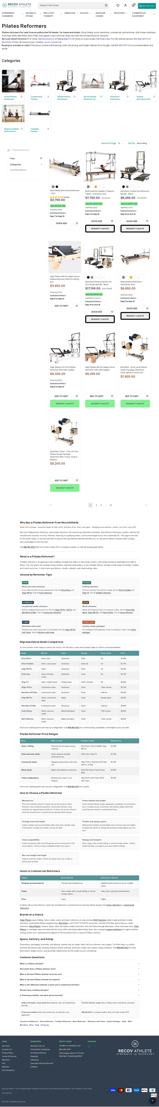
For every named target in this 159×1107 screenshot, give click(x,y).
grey (53, 186)
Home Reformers (46, 1021)
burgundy (99, 186)
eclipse (134, 186)
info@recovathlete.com (69, 1045)
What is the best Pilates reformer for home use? (41, 974)
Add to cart (61, 305)
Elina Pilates (34, 926)
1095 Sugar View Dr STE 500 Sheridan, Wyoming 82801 (71, 1054)
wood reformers (126, 613)
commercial (55, 42)
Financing (45, 1025)
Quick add (61, 223)
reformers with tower (46, 632)
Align (124, 1021)
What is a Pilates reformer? (32, 964)
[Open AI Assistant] (152, 1100)
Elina (31, 1025)
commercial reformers (52, 613)
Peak (37, 1025)
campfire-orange (95, 186)
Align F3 (67, 38)
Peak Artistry (108, 613)
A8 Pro (69, 610)
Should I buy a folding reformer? (34, 990)
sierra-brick (131, 186)
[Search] (73, 5)
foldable (39, 42)
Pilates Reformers (21, 150)
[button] (121, 143)
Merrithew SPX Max (29, 692)
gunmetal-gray (127, 186)
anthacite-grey (88, 186)
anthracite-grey (123, 277)
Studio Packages (113, 1021)
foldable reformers (103, 593)
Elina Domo (47, 38)
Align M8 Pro (93, 613)
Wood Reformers (79, 1021)
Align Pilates (25, 920)
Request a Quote (100, 228)
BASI (130, 1021)
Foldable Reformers (63, 1021)
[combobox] (70, 5)
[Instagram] (93, 1047)
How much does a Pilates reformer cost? (38, 969)
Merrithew (63, 923)
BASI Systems (99, 920)
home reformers (45, 593)
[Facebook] (88, 1047)
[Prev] (50, 505)
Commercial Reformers (29, 1021)
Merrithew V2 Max (10, 42)
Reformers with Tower (96, 1021)
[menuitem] (26, 170)
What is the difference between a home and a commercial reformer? (50, 985)
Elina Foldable (125, 590)
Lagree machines (114, 929)
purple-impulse (99, 277)
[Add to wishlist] (77, 223)
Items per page (108, 143)
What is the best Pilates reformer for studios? (40, 980)
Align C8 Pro (60, 610)
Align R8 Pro (27, 593)
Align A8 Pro (143, 38)
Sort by (131, 143)
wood (46, 42)
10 (111, 505)
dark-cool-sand (92, 186)
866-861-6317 (121, 45)
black (56, 186)
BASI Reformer (28, 719)
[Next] (146, 505)
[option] (13, 86)
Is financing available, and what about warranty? (41, 995)
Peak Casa (105, 38)
